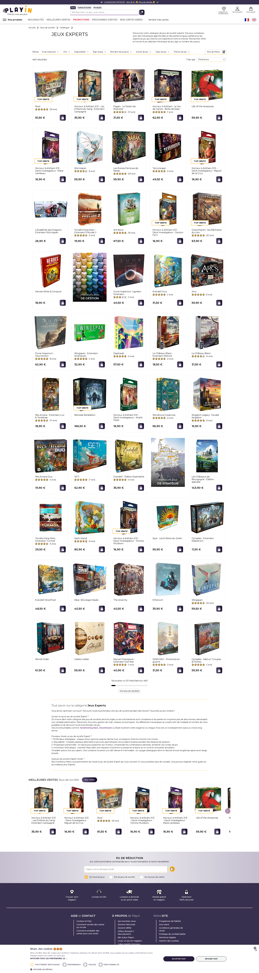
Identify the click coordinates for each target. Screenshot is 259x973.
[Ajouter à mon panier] (62, 117)
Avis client (164, 924)
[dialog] (129, 959)
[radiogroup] (107, 7)
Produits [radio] (97, 8)
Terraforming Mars (89, 728)
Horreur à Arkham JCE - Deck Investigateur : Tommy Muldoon (128, 541)
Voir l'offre (89, 780)
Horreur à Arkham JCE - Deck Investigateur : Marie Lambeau (49, 171)
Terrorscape (159, 168)
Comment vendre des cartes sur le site (90, 926)
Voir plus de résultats (129, 691)
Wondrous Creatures (164, 415)
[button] (94, 958)
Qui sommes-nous (127, 921)
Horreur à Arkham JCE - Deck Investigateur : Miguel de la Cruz (206, 171)
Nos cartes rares (131, 19)
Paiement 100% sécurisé (186, 898)
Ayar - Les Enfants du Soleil (167, 538)
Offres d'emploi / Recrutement (126, 932)
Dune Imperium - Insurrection (44, 354)
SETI (76, 476)
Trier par (190, 60)
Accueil (32, 27)
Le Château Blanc (201, 353)
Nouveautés (36, 19)
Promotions (81, 19)
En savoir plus (59, 955)
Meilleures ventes (58, 19)
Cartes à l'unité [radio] (84, 8)
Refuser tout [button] (211, 959)
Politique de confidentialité (172, 934)
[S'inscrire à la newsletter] (172, 869)
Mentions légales (167, 937)
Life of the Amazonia (203, 106)
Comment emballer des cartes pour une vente (87, 932)
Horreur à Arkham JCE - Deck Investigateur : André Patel (127, 417)
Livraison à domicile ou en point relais (129, 898)
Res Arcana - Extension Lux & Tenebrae (49, 416)
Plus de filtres (213, 52)
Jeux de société (47, 27)
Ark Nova (118, 230)
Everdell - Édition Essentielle (128, 476)
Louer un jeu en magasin (130, 941)
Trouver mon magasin (72, 898)
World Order (42, 659)
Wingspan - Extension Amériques (86, 354)
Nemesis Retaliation (84, 415)
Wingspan (197, 600)
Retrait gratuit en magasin (159, 898)
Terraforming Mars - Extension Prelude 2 (85, 231)
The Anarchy (120, 600)
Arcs (194, 291)
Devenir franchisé (126, 924)
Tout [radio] (73, 8)
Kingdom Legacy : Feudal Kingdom (205, 416)
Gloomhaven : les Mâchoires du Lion (207, 231)
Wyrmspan (80, 168)
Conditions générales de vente (171, 929)
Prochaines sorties (104, 19)
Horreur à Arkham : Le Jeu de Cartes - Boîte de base (167, 107)
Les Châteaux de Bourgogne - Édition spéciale (203, 479)
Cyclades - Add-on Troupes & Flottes (206, 660)
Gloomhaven (106, 728)
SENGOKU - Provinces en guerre (166, 660)
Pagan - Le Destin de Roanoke (124, 107)
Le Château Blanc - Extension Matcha (163, 354)
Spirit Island (80, 538)
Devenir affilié (124, 928)
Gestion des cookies (169, 941)
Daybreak (118, 353)
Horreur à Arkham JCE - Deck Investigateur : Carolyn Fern (168, 232)
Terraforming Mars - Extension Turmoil (46, 539)
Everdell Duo (160, 291)
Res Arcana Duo (43, 476)
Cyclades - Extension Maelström (203, 539)
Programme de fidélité (170, 921)
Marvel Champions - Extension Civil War (124, 660)
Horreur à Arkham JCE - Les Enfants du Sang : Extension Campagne (89, 109)
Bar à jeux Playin (126, 937)
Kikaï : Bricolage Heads (86, 600)
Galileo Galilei (81, 659)
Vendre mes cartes (158, 19)
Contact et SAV (99, 897)
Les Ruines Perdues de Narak (125, 169)
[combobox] (212, 59)
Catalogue (64, 27)
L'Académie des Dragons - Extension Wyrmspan (49, 231)
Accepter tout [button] (179, 959)
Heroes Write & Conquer (48, 291)
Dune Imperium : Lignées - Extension (127, 292)
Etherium (158, 600)
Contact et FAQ (83, 921)
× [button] (256, 950)
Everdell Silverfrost (45, 600)
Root (37, 106)
